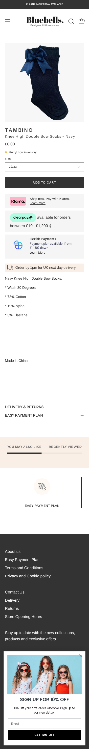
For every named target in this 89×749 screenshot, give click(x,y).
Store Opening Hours (23, 617)
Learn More (37, 253)
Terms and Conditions (24, 568)
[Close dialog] (81, 656)
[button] (70, 21)
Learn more (37, 203)
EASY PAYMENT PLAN (24, 415)
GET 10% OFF (44, 735)
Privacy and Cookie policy (28, 576)
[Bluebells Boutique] (44, 21)
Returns (12, 608)
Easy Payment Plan (22, 560)
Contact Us (14, 592)
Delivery (12, 600)
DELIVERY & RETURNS (24, 407)
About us (13, 551)
